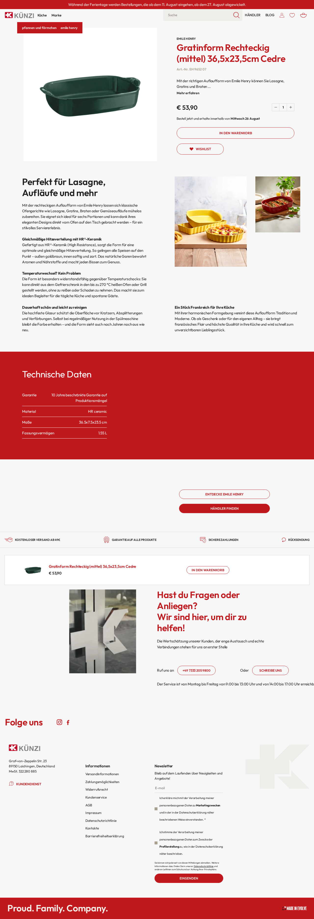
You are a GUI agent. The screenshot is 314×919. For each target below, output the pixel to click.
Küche (42, 15)
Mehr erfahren (188, 93)
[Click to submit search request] (236, 15)
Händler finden (224, 508)
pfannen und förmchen (39, 28)
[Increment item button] (290, 107)
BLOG (270, 15)
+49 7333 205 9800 (196, 670)
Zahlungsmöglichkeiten (102, 782)
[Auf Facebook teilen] (68, 722)
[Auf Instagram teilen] (59, 722)
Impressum (93, 813)
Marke (56, 15)
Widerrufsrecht (96, 789)
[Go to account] (282, 15)
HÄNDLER (253, 15)
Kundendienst (28, 784)
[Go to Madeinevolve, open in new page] (294, 908)
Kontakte (92, 828)
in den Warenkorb (208, 570)
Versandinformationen (102, 774)
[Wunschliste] (292, 15)
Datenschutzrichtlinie (101, 820)
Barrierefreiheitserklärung (104, 836)
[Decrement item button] (275, 107)
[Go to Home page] (19, 15)
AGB (88, 805)
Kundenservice (96, 797)
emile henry (69, 28)
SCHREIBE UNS (270, 670)
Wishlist (203, 149)
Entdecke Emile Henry (224, 494)
